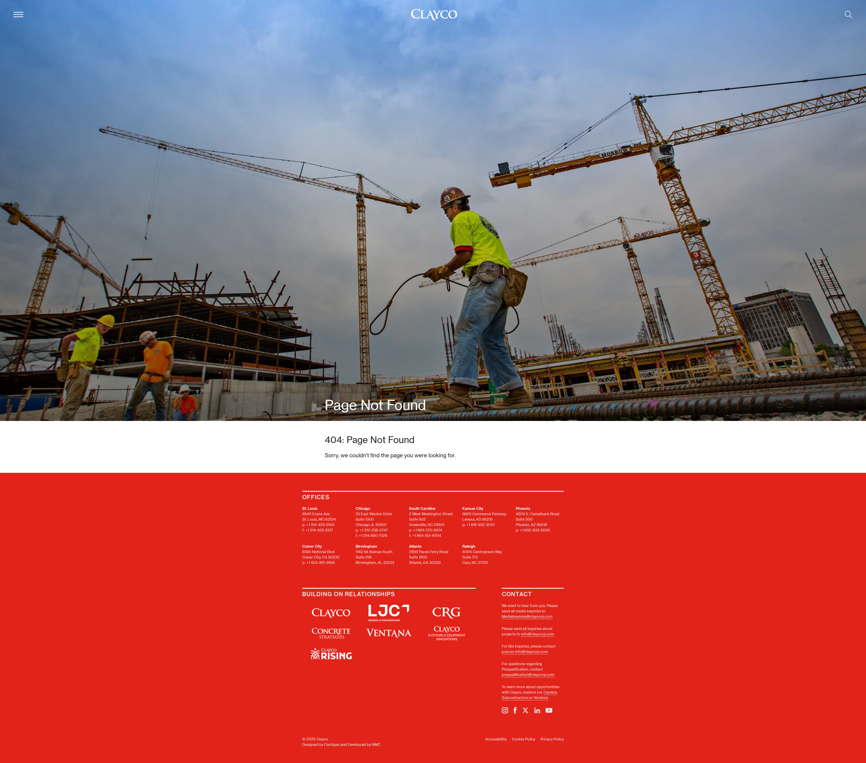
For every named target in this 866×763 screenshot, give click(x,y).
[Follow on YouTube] (549, 710)
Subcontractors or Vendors (525, 697)
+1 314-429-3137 (319, 530)
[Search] (848, 15)
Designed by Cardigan (321, 744)
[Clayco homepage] (434, 15)
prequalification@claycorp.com (528, 674)
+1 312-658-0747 (374, 530)
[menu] (18, 14)
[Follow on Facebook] (515, 710)
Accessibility (496, 739)
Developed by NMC (364, 744)
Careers (550, 692)
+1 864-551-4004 (426, 535)
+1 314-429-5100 (320, 524)
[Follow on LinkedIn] (537, 710)
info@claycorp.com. (538, 634)
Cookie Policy (523, 739)
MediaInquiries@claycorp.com (527, 616)
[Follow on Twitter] (525, 710)
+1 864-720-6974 (427, 530)
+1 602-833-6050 (535, 530)
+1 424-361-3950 (320, 562)
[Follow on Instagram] (505, 710)
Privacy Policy (552, 739)
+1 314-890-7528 (373, 535)
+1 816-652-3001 (480, 524)
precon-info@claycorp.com (525, 651)
